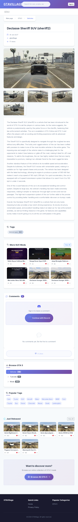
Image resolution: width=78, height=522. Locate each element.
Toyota (9, 403)
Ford (63, 399)
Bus (16, 403)
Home (30, 504)
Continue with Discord (41, 318)
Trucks (16, 399)
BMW (57, 399)
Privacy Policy (33, 507)
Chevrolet (31, 403)
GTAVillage (13, 4)
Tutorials (15, 377)
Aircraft (29, 399)
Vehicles (15, 372)
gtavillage (13, 38)
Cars (8, 399)
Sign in (71, 4)
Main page (9, 18)
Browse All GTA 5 (39, 477)
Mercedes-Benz (47, 399)
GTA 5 (6, 12)
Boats (47, 403)
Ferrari (23, 403)
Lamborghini (57, 403)
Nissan (40, 403)
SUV (22, 399)
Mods (14, 382)
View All (67, 245)
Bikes (37, 399)
